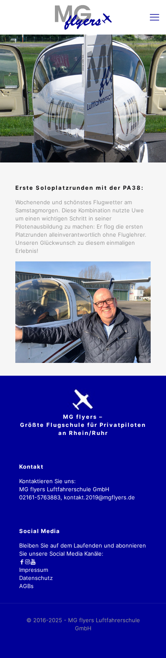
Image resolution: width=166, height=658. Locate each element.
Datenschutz (36, 577)
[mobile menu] (154, 17)
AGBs (26, 586)
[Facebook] (22, 561)
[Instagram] (27, 561)
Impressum (33, 569)
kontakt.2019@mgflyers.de (99, 497)
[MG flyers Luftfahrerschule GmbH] (83, 17)
